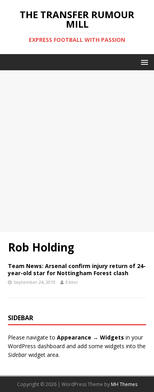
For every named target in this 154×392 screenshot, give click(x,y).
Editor (72, 282)
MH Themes (124, 384)
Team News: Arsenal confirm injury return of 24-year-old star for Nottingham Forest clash (77, 269)
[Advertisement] (77, 151)
